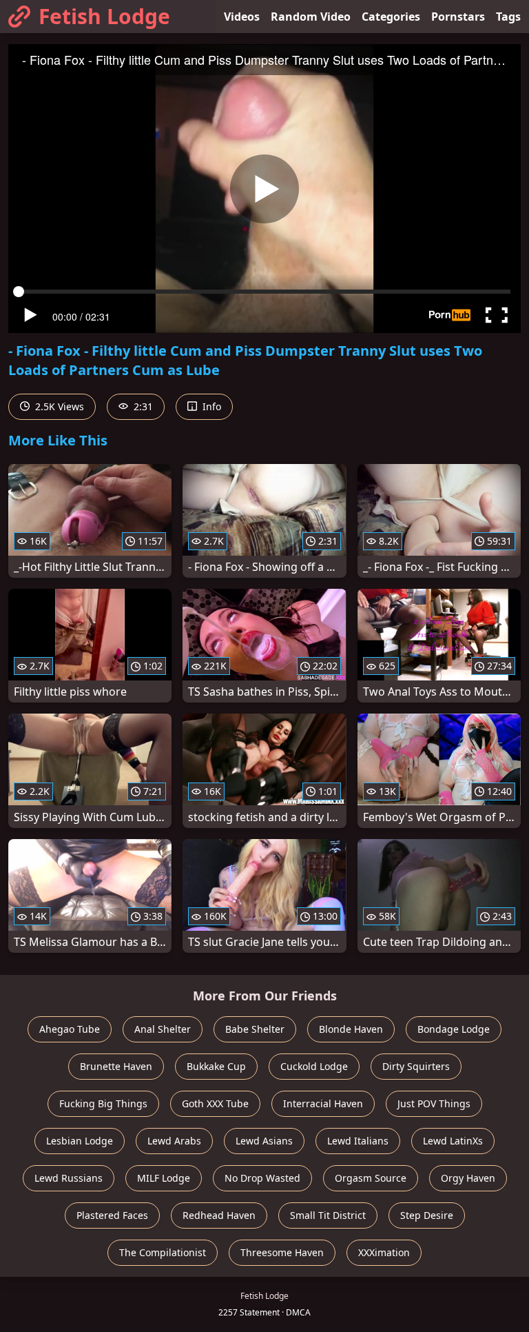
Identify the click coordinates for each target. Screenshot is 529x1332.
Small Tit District (328, 1215)
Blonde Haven (351, 1029)
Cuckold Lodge (314, 1066)
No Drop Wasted (262, 1177)
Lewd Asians (264, 1140)
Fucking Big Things (103, 1103)
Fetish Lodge (104, 16)
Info (210, 406)
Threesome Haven (282, 1252)
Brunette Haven (116, 1066)
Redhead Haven (219, 1215)
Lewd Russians (68, 1177)
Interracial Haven (323, 1103)
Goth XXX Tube (215, 1103)
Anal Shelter (162, 1029)
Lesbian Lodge (79, 1140)
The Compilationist (162, 1252)
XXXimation (384, 1252)
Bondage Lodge (453, 1029)
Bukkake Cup (216, 1066)
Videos (242, 16)
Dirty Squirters (416, 1066)
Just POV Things (433, 1103)
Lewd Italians (357, 1140)
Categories (391, 16)
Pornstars (458, 16)
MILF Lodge (163, 1177)
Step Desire (426, 1215)
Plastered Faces (112, 1215)
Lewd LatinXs (453, 1140)
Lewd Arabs (174, 1140)
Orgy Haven (468, 1177)
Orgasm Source (370, 1177)
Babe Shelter (254, 1029)
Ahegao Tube (69, 1029)
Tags (508, 16)
